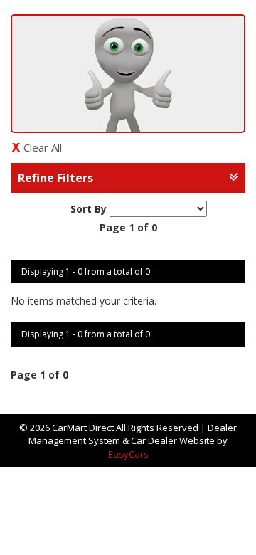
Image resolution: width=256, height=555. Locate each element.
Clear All (42, 147)
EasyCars (128, 454)
